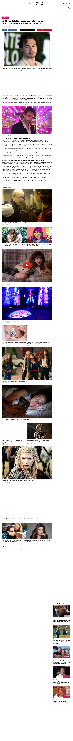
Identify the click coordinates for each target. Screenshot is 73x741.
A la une (17, 8)
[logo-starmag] (36, 3)
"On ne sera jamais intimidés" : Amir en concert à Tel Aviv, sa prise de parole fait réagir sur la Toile (61, 682)
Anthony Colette (6, 95)
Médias (44, 8)
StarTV (50, 8)
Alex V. (12, 26)
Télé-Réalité (30, 8)
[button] (60, 4)
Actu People (66, 656)
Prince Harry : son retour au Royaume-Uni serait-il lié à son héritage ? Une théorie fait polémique (61, 642)
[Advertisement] (36, 12)
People (22, 8)
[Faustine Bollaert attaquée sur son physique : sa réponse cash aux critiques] (61, 692)
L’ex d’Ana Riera (6, 102)
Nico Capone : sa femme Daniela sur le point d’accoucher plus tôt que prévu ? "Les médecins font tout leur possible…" (61, 662)
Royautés (37, 8)
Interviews (67, 615)
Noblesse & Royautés (64, 636)
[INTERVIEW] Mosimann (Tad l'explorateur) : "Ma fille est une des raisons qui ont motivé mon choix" (61, 622)
